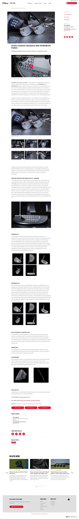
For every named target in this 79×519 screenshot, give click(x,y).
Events (45, 3)
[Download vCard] (28, 417)
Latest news (42, 503)
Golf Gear (53, 504)
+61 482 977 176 (16, 422)
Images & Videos (38, 3)
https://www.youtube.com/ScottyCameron (30, 400)
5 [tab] (42, 486)
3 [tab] (39, 486)
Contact (42, 509)
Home (41, 501)
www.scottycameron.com (24, 397)
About (50, 3)
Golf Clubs (14, 442)
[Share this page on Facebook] (23, 434)
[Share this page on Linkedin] (20, 434)
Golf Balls (53, 501)
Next (72, 473)
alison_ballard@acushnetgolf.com (19, 421)
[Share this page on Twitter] (16, 434)
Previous (7, 473)
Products (30, 3)
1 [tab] (36, 486)
